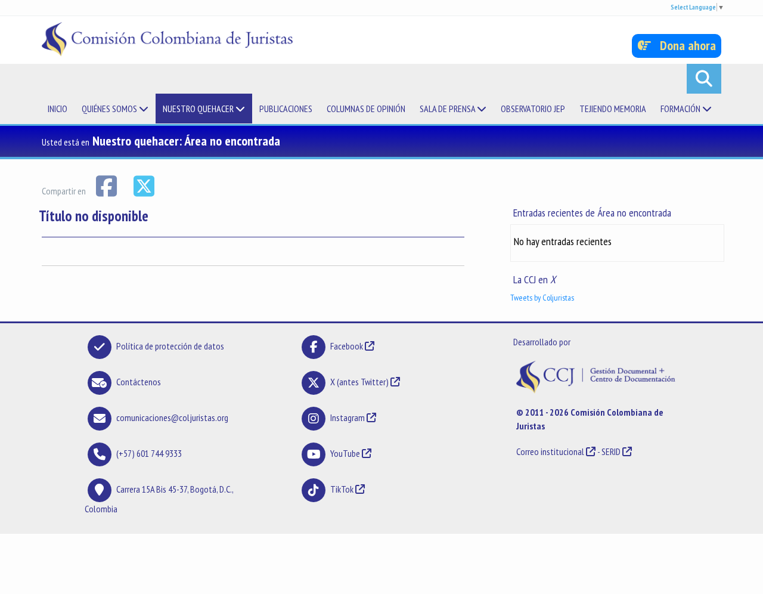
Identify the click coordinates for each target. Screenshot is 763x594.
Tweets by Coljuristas (542, 297)
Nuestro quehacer (199, 109)
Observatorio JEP (533, 109)
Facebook (347, 346)
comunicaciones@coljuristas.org (172, 417)
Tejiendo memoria (612, 109)
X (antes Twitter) (359, 382)
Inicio (57, 109)
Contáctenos (138, 382)
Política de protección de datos (170, 346)
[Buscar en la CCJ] (704, 79)
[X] (144, 185)
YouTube (345, 453)
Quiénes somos (110, 109)
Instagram (347, 417)
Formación (681, 109)
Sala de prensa (448, 109)
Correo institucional (550, 451)
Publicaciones (285, 109)
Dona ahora (683, 45)
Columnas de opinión (366, 109)
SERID (611, 451)
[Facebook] (107, 185)
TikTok (341, 489)
